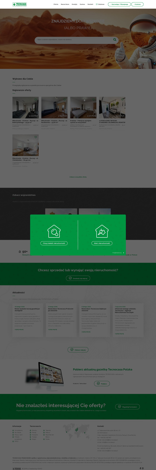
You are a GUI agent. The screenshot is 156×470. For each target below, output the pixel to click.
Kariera (82, 4)
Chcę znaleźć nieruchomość (54, 243)
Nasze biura (65, 4)
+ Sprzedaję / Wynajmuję (119, 4)
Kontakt (90, 4)
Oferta (56, 4)
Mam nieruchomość (102, 243)
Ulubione (101, 4)
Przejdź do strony (117, 252)
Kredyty (74, 4)
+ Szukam (137, 4)
